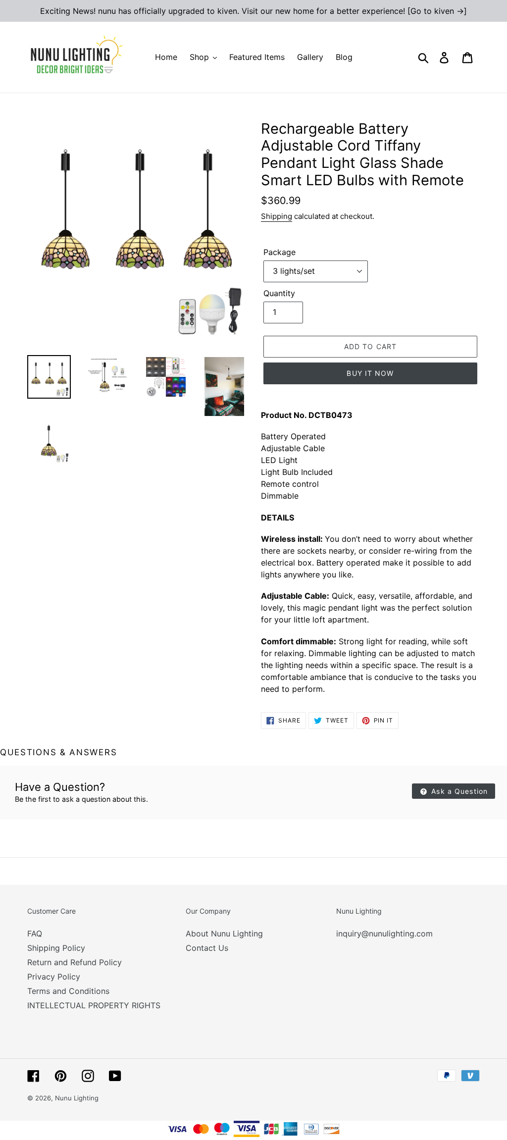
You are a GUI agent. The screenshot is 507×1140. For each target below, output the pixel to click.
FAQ (34, 933)
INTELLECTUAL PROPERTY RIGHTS (93, 1005)
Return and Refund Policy (74, 962)
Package (279, 252)
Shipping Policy (56, 948)
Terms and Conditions (68, 991)
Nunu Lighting (77, 1098)
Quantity (279, 293)
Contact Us (207, 948)
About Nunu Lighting (224, 933)
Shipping (276, 216)
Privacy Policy (53, 977)
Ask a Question (458, 791)
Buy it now (370, 373)
